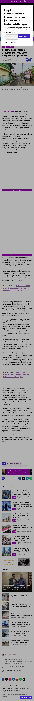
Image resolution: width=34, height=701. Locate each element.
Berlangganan (23, 36)
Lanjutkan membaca (11, 42)
